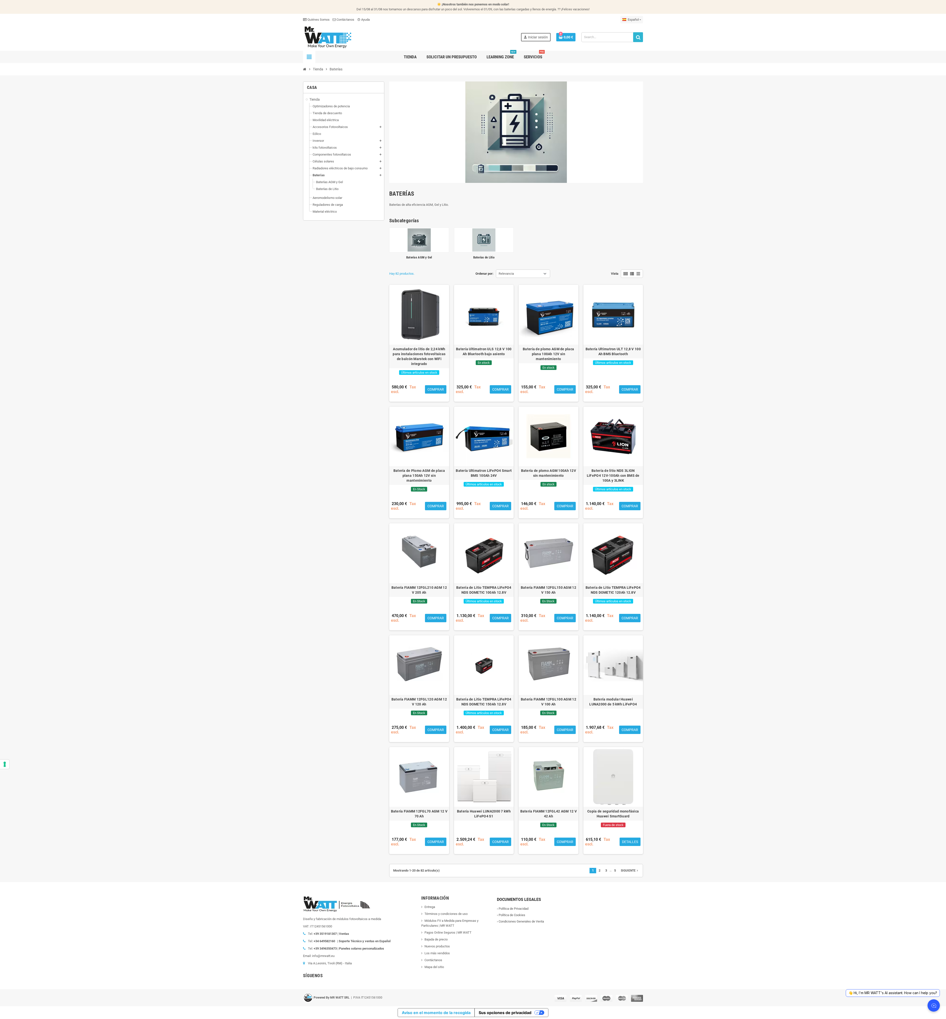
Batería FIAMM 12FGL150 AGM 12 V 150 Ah (548, 590)
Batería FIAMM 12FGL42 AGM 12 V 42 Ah (548, 813)
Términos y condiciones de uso (446, 914)
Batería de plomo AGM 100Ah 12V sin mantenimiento (548, 473)
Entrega (429, 907)
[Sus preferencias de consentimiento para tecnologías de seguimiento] (4, 764)
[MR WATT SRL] (327, 37)
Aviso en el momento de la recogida (436, 1012)
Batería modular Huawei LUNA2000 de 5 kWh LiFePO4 (613, 701)
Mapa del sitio (434, 967)
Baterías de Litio (483, 257)
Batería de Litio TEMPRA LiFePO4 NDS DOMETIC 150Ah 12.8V (483, 701)
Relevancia (506, 273)
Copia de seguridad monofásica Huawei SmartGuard (613, 813)
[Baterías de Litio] (484, 240)
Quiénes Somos (318, 19)
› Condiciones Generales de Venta (520, 921)
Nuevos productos (437, 946)
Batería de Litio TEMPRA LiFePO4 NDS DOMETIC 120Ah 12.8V (613, 590)
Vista (614, 273)
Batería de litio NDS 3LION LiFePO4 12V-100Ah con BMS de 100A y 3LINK (613, 475)
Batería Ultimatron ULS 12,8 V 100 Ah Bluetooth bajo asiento (483, 351)
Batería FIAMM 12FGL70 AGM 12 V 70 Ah (419, 813)
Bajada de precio (436, 939)
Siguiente (630, 870)
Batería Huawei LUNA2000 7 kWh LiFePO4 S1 (484, 813)
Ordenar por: (484, 273)
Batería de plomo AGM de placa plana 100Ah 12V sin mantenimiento (548, 354)
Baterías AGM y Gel (419, 257)
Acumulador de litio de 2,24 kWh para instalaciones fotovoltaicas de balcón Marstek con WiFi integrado (419, 356)
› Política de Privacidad (512, 908)
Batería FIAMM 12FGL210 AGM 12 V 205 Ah (419, 590)
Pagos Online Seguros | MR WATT (448, 932)
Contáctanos (345, 19)
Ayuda (363, 19)
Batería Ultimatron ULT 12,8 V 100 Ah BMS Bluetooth (613, 351)
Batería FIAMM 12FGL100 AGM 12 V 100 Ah (548, 701)
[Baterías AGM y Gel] (419, 240)
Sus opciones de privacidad (505, 1012)
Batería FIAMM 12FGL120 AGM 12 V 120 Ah (419, 701)
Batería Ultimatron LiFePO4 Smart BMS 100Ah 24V (484, 473)
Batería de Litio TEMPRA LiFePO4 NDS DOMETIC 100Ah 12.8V (483, 590)
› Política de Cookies (511, 915)
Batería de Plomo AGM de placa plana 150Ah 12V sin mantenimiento (419, 475)
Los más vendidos (437, 953)
